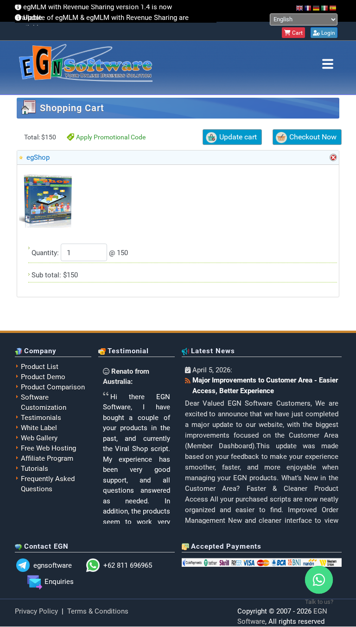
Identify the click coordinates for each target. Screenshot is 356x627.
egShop (38, 157)
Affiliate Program (47, 458)
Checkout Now (313, 136)
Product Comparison (53, 387)
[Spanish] (333, 8)
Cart (297, 33)
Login (327, 33)
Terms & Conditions (97, 611)
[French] (308, 8)
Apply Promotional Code (111, 137)
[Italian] (325, 8)
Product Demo (43, 377)
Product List (39, 367)
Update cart (238, 136)
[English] (300, 8)
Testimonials (41, 418)
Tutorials (34, 468)
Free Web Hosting (48, 448)
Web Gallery (39, 438)
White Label (39, 428)
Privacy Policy (36, 611)
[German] (316, 8)
